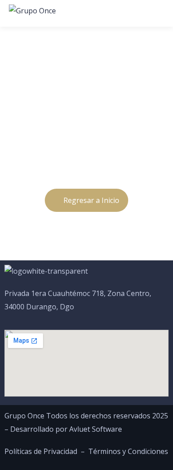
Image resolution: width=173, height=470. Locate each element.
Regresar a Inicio (91, 200)
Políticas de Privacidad (40, 451)
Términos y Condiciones (128, 451)
